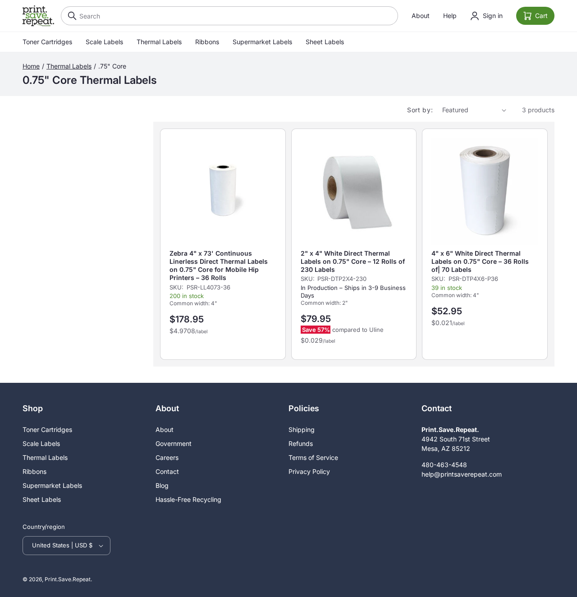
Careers (167, 457)
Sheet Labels (325, 42)
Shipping (301, 429)
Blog (162, 485)
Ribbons (207, 42)
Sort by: (420, 110)
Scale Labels (104, 42)
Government (174, 443)
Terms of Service (313, 457)
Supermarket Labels (262, 42)
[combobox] (229, 15)
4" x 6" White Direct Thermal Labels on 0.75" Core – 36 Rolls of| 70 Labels (480, 261)
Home (31, 66)
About (421, 15)
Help (450, 15)
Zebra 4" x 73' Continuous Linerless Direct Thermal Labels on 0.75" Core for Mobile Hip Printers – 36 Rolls (218, 265)
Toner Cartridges (47, 42)
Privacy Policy (309, 471)
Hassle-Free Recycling (188, 499)
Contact (167, 471)
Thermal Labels (159, 42)
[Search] (70, 15)
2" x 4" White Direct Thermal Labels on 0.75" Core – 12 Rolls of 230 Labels (353, 261)
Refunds (300, 443)
